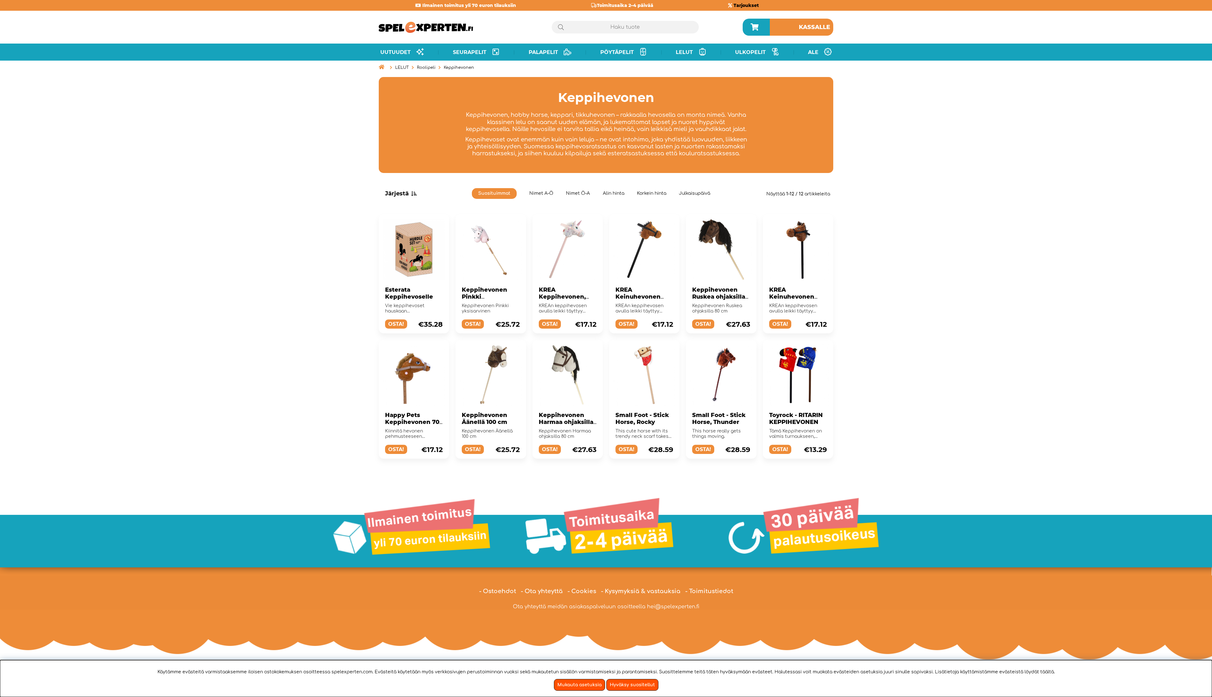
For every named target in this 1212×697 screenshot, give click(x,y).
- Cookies (581, 591)
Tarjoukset (746, 5)
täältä (1047, 672)
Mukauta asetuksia (579, 684)
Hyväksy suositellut (632, 684)
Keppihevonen (459, 67)
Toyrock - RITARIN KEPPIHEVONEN (796, 419)
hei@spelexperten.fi (673, 607)
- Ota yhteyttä (542, 591)
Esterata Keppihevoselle (409, 293)
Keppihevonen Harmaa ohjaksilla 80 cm (566, 422)
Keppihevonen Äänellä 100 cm (484, 419)
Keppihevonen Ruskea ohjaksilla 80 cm (718, 296)
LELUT (402, 67)
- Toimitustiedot (709, 591)
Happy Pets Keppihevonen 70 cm (412, 422)
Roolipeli (426, 67)
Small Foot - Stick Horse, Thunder (719, 419)
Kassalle (814, 27)
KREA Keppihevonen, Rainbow (562, 296)
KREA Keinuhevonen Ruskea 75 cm (638, 296)
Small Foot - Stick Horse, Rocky (642, 419)
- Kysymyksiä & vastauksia (640, 591)
